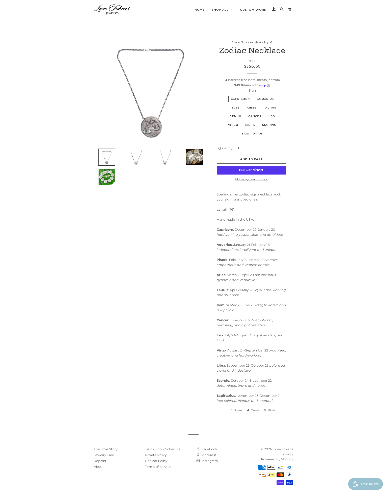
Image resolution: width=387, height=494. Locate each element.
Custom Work (253, 9)
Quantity (225, 148)
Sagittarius (252, 133)
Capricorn (240, 98)
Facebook (209, 449)
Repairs (100, 461)
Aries (251, 107)
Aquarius (265, 98)
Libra (250, 124)
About (99, 467)
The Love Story (106, 449)
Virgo (233, 124)
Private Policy (156, 455)
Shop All (221, 9)
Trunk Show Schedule (163, 449)
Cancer (255, 116)
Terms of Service (158, 467)
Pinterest (208, 455)
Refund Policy (156, 461)
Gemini (235, 116)
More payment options (251, 179)
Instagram (209, 461)
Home (200, 9)
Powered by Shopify (277, 459)
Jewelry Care (104, 455)
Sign (252, 90)
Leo (272, 116)
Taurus (269, 107)
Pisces (234, 107)
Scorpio (269, 124)
